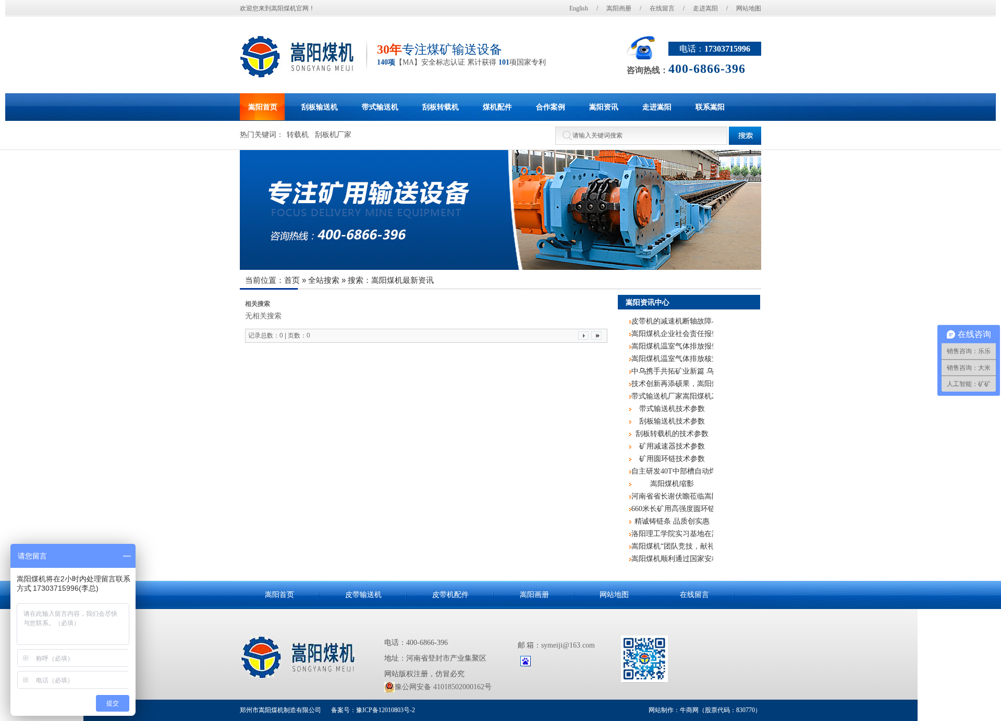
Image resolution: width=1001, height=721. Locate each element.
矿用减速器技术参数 (672, 446)
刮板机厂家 (333, 135)
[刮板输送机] (500, 210)
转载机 (298, 135)
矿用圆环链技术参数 (672, 459)
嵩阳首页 (279, 595)
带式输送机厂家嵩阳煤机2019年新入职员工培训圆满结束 (672, 396)
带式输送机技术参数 (672, 409)
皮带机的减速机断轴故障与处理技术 (672, 321)
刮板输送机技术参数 (672, 421)
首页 (292, 280)
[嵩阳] (299, 657)
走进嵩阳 (705, 8)
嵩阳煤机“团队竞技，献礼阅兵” (672, 546)
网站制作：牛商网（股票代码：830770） (705, 710)
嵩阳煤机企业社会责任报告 (672, 334)
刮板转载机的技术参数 (672, 434)
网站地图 (748, 8)
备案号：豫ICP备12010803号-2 (372, 710)
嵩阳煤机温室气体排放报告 (672, 346)
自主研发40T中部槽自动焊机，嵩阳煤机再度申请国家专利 (672, 471)
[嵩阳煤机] (298, 57)
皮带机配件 (450, 595)
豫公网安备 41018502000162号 (443, 687)
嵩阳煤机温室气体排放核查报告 (672, 359)
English (578, 8)
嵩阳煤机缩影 (672, 484)
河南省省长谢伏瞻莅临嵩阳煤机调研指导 (672, 496)
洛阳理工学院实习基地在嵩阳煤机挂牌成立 (672, 534)
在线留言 (662, 8)
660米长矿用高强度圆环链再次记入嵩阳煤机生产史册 (672, 509)
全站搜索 (323, 280)
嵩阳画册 (618, 8)
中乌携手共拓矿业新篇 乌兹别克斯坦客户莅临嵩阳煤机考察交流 (672, 371)
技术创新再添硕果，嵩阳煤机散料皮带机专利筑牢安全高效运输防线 (672, 384)
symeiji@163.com (568, 645)
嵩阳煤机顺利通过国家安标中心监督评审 (672, 559)
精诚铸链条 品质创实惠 (672, 521)
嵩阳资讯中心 (647, 302)
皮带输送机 (363, 595)
